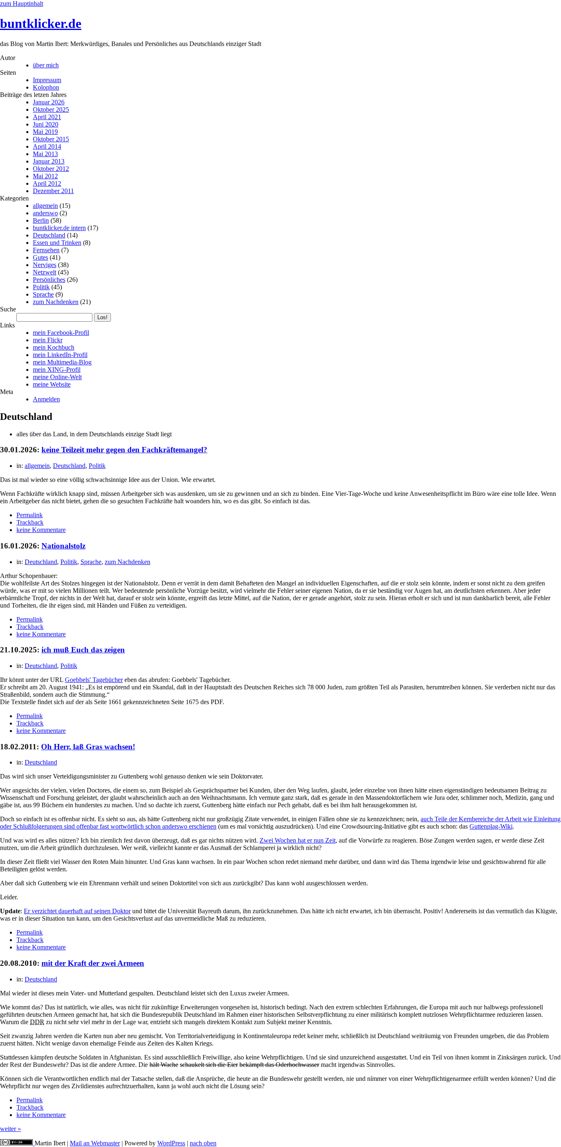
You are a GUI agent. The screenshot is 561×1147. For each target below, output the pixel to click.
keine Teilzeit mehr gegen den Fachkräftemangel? (124, 449)
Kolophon (46, 87)
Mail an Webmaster (95, 1143)
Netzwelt (44, 272)
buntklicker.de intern (59, 227)
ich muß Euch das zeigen (83, 649)
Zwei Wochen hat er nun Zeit (298, 840)
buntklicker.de (40, 23)
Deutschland (49, 235)
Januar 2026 (48, 102)
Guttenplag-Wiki (491, 826)
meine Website (52, 384)
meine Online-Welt (57, 376)
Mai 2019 (45, 131)
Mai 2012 (45, 176)
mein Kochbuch (53, 347)
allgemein (45, 205)
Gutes (40, 257)
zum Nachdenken (55, 301)
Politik (41, 286)
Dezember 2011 (53, 190)
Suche (8, 309)
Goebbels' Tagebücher (94, 679)
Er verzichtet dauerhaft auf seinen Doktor (77, 910)
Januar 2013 (48, 161)
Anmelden (46, 399)
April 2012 (47, 183)
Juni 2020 (45, 124)
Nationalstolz (63, 545)
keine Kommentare (41, 529)
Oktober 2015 (51, 139)
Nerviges (44, 264)
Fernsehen (46, 249)
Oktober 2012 (51, 168)
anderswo (45, 213)
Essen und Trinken (57, 242)
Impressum (47, 79)
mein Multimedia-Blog (62, 362)
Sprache (43, 294)
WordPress (171, 1143)
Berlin (41, 220)
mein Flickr (47, 339)
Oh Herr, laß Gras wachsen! (88, 746)
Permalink (29, 514)
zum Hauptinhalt (21, 3)
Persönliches (49, 279)
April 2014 (47, 146)
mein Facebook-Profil (61, 332)
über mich (46, 65)
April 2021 (47, 116)
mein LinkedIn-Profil (60, 354)
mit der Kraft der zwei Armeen (92, 963)
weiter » (10, 1128)
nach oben (203, 1143)
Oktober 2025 (51, 109)
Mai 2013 (45, 153)
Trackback (30, 522)
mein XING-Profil (56, 369)
